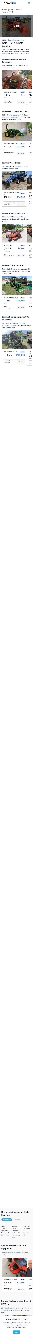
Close (16, 1332)
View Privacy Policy (20, 1327)
